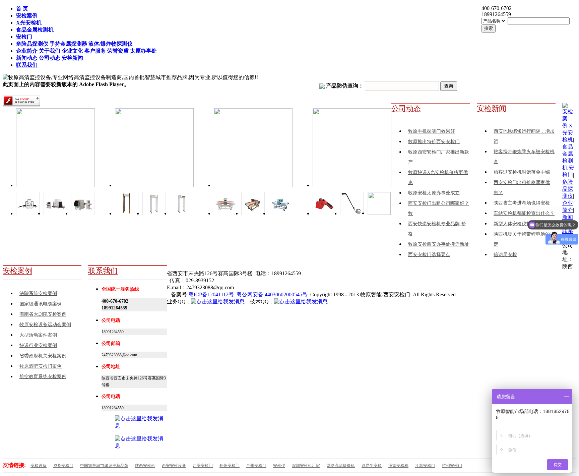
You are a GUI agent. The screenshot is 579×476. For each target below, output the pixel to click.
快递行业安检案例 (38, 345)
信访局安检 (505, 254)
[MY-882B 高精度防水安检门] (181, 213)
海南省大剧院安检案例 (42, 314)
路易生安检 (372, 465)
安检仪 (279, 465)
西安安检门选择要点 (429, 254)
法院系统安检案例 (38, 293)
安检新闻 (491, 108)
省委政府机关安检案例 (42, 355)
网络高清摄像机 (341, 465)
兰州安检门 (256, 465)
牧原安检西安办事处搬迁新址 (438, 244)
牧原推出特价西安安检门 (434, 141)
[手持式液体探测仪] (324, 213)
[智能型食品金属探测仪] (225, 213)
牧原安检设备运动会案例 (45, 324)
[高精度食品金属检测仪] (253, 213)
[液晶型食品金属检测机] (280, 213)
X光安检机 (567, 132)
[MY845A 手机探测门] (126, 213)
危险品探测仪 (567, 189)
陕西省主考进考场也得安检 (522, 202)
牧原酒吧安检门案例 (40, 366)
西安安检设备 (174, 465)
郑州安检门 (229, 465)
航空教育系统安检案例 (42, 376)
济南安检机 (398, 465)
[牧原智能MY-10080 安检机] (55, 213)
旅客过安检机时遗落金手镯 (522, 172)
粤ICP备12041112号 (211, 294)
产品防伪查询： (345, 85)
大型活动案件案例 (38, 335)
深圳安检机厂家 (306, 465)
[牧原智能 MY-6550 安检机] (82, 213)
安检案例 (17, 270)
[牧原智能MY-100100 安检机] (28, 213)
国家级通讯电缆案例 (40, 303)
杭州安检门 (452, 465)
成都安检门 (63, 465)
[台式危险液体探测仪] (379, 213)
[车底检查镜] (352, 213)
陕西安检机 (145, 465)
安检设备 (38, 465)
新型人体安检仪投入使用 (519, 223)
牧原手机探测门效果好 (431, 131)
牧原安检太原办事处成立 (434, 192)
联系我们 (103, 270)
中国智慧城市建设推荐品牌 (104, 465)
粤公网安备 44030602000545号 (272, 294)
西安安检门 (203, 465)
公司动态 (406, 108)
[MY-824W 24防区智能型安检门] (154, 213)
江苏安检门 (425, 465)
